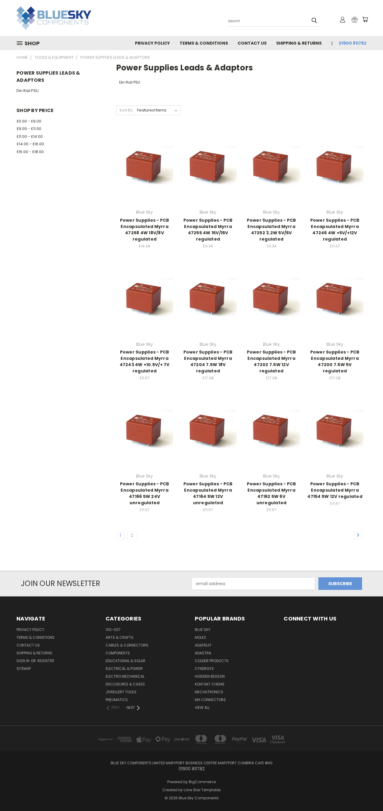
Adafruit (203, 645)
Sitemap (23, 668)
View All (202, 707)
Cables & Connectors (127, 645)
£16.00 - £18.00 (30, 152)
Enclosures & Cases (125, 684)
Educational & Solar (125, 660)
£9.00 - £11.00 (28, 129)
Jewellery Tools (121, 691)
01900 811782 (353, 43)
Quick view (144, 155)
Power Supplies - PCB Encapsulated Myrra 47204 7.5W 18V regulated (208, 361)
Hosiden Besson (210, 676)
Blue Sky (202, 629)
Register (45, 660)
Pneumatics (117, 699)
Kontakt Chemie (209, 684)
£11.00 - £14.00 (29, 136)
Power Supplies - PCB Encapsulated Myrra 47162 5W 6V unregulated (271, 493)
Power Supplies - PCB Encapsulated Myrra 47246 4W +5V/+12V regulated (335, 229)
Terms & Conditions (204, 43)
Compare (142, 166)
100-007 (113, 629)
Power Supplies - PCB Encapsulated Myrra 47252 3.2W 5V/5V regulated (271, 229)
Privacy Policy (152, 43)
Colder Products (212, 660)
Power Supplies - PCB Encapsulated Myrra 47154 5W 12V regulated (334, 490)
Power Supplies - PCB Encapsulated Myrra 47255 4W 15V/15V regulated (208, 229)
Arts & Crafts (119, 637)
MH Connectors (210, 699)
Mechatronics (209, 691)
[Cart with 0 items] (365, 19)
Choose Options (144, 177)
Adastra (203, 653)
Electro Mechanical (125, 676)
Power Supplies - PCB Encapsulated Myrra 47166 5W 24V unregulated (144, 493)
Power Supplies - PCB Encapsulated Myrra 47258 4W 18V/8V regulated (144, 229)
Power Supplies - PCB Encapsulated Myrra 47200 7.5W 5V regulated (335, 361)
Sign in (23, 660)
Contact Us (252, 43)
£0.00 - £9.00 (28, 121)
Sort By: (126, 110)
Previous (367, 792)
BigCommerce (202, 781)
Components (118, 653)
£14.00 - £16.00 (30, 144)
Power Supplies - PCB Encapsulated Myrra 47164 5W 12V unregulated (208, 493)
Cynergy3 (204, 668)
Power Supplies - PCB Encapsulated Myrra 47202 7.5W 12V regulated (271, 361)
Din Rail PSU (27, 90)
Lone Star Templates (202, 789)
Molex (200, 637)
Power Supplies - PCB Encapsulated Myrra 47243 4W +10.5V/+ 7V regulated (145, 361)
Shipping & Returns (299, 43)
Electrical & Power (124, 668)
